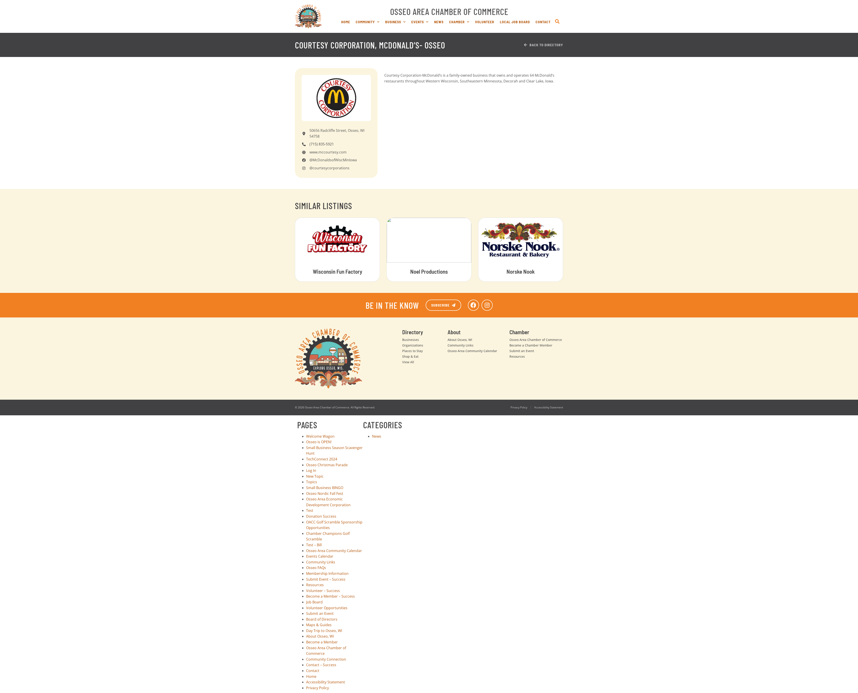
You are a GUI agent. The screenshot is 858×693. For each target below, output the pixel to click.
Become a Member (322, 642)
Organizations (412, 345)
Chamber (457, 22)
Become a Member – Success (330, 596)
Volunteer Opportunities (326, 607)
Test (309, 510)
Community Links (460, 345)
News (439, 22)
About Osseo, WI (460, 340)
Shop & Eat (410, 356)
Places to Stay (412, 351)
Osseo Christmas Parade (327, 464)
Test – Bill (314, 544)
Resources (517, 356)
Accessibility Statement (548, 407)
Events (417, 22)
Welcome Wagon (320, 436)
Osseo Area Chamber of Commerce (449, 11)
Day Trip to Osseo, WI (324, 630)
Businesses (410, 340)
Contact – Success (321, 664)
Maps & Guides (319, 624)
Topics (311, 481)
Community (365, 22)
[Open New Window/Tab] (473, 305)
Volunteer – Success (323, 590)
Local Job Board (515, 22)
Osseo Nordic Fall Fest (324, 493)
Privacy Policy (519, 407)
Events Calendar (319, 556)
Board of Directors (321, 619)
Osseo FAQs (316, 567)
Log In (311, 470)
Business (393, 22)
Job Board (314, 602)
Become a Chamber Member (530, 345)
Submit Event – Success (325, 579)
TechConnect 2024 (321, 459)
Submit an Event (521, 351)
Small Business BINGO (324, 487)
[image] (308, 16)
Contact (543, 22)
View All (408, 362)
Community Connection (326, 659)
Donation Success (321, 516)
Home (345, 22)
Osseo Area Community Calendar (472, 351)
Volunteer (484, 22)
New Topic (315, 476)
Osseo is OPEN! (319, 441)
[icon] (557, 21)
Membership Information (327, 573)
